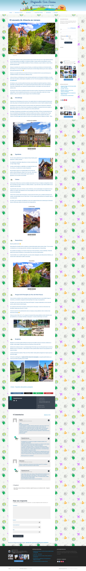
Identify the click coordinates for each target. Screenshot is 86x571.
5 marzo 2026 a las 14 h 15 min (26, 471)
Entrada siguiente (42, 407)
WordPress (30, 568)
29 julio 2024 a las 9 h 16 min (26, 439)
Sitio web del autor (16, 400)
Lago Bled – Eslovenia (64, 88)
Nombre (14, 520)
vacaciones (41, 402)
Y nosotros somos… (38, 12)
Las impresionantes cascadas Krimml (67, 95)
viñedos (46, 402)
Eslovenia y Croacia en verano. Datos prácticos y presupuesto (67, 91)
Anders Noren (70, 568)
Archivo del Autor (14, 400)
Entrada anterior (41, 405)
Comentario (15, 505)
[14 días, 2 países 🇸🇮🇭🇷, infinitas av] (74, 68)
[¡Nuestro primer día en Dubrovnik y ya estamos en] (66, 76)
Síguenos (56, 12)
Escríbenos (48, 12)
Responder (48, 420)
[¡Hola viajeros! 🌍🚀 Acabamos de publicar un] (66, 72)
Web (13, 529)
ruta (49, 401)
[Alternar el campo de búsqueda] (76, 12)
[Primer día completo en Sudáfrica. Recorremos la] (70, 68)
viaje (44, 402)
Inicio (11, 12)
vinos (49, 402)
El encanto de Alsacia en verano (25, 20)
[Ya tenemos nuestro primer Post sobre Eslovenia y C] (70, 72)
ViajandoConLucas (25, 470)
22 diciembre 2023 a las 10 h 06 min (25, 421)
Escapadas (28, 12)
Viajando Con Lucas (15, 568)
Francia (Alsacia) (42, 399)
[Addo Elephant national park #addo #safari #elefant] (66, 68)
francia (47, 401)
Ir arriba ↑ (76, 568)
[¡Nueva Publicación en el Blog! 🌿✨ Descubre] (62, 72)
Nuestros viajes (18, 12)
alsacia (40, 401)
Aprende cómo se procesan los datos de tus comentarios (37, 542)
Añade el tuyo (47, 414)
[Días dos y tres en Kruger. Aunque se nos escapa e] (62, 68)
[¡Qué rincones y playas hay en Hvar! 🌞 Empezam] (70, 76)
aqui (19, 116)
